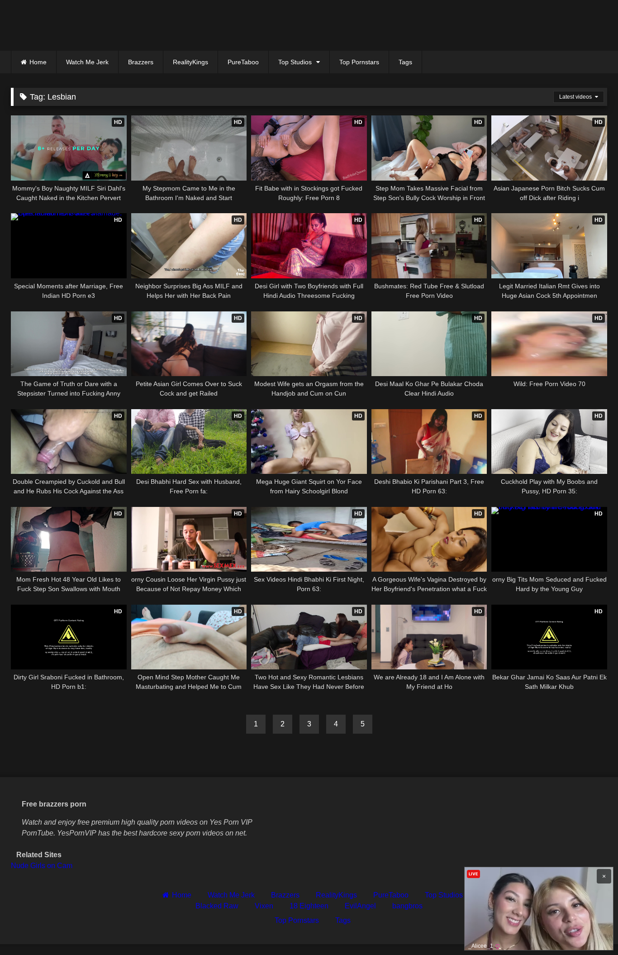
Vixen (264, 906)
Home (38, 62)
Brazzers (140, 62)
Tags (405, 62)
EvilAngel (360, 906)
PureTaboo (243, 62)
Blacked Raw (216, 906)
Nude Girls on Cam (41, 865)
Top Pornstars (359, 62)
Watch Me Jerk (87, 62)
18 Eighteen (309, 906)
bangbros (407, 906)
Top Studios (295, 62)
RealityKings (190, 62)
